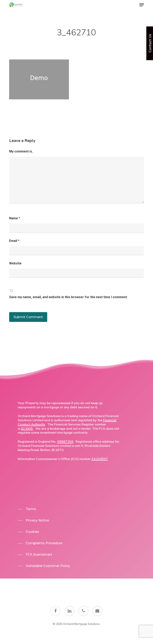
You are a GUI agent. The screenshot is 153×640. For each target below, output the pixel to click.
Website (15, 263)
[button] (141, 5)
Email (14, 241)
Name (14, 218)
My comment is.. (21, 151)
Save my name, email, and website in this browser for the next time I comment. (68, 297)
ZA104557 (99, 459)
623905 (27, 428)
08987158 (65, 441)
